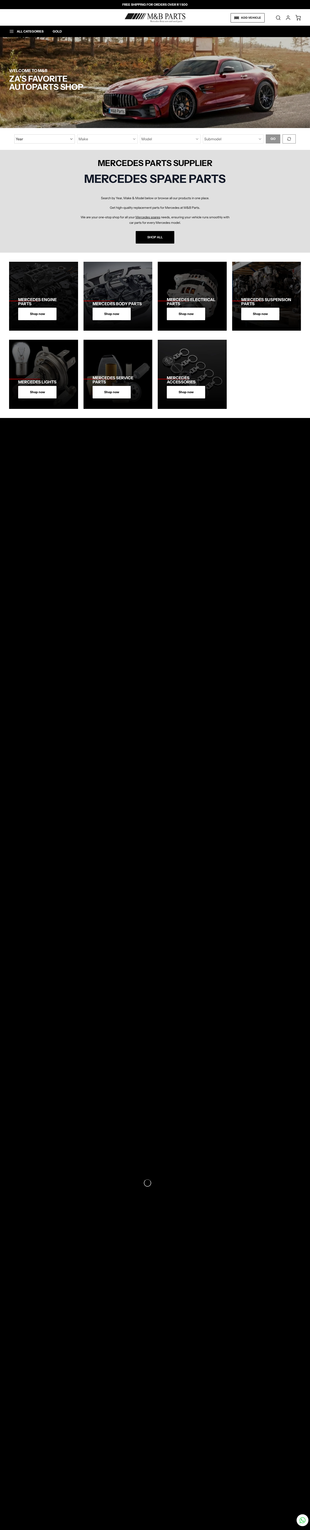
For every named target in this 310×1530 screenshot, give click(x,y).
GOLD (57, 31)
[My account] (286, 18)
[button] (248, 18)
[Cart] (296, 18)
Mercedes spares (147, 217)
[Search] (276, 18)
